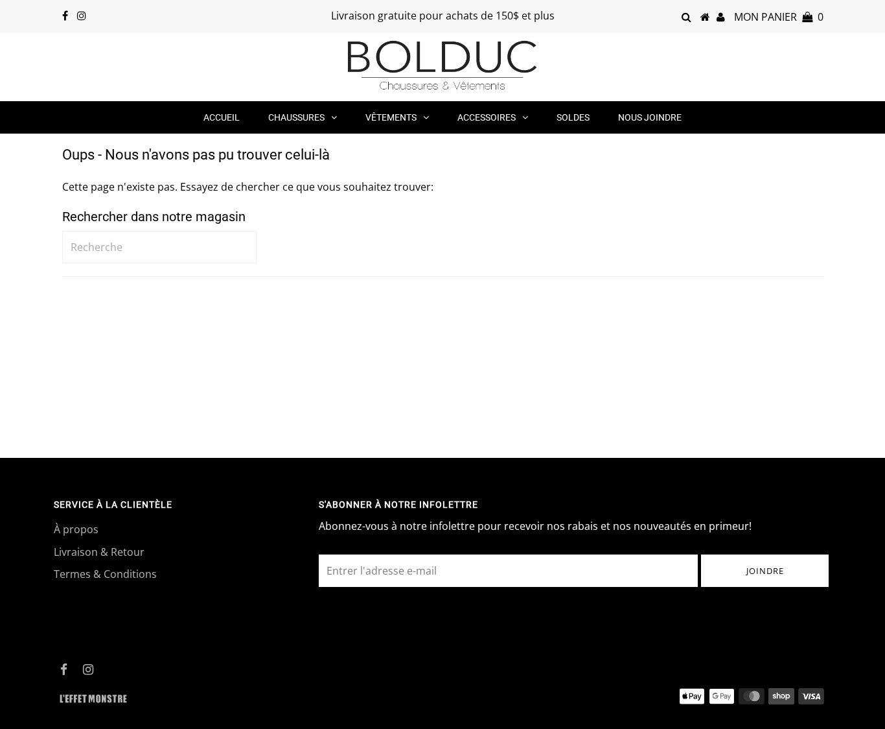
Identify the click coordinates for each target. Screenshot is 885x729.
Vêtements (391, 117)
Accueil (221, 117)
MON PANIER (778, 17)
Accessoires (486, 117)
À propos (76, 529)
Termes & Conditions (105, 574)
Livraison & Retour (99, 552)
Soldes (573, 117)
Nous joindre (650, 117)
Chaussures (296, 117)
